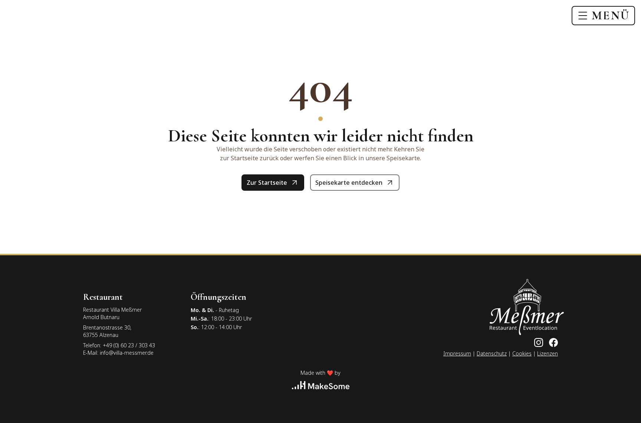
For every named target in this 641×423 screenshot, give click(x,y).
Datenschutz (492, 353)
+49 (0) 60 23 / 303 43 (129, 345)
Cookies (522, 353)
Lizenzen (547, 353)
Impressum (457, 353)
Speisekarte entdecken (348, 182)
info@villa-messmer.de (127, 352)
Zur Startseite (267, 182)
